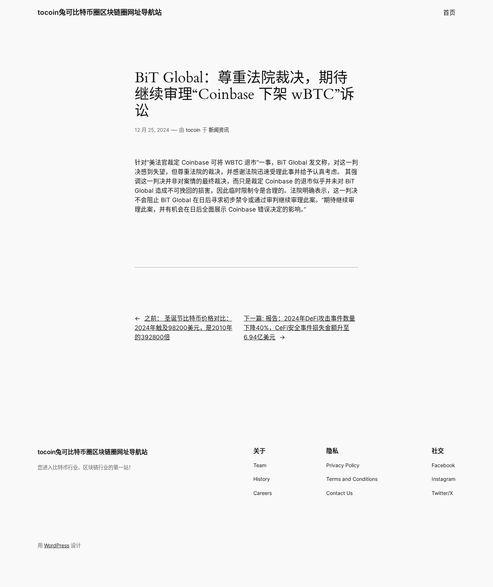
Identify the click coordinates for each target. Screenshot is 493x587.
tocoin (193, 130)
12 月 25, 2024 (152, 130)
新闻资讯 (219, 130)
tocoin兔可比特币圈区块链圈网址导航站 (100, 12)
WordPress (56, 545)
